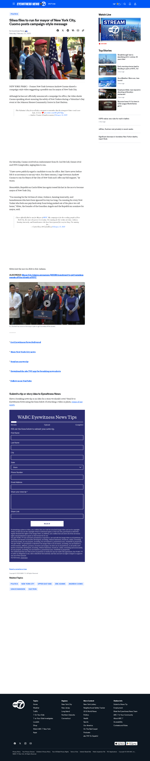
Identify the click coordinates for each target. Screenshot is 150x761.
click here (24, 558)
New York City (66, 704)
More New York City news (23, 351)
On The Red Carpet (90, 729)
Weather (36, 708)
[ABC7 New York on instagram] (25, 743)
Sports (85, 722)
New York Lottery (89, 704)
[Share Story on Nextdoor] (73, 30)
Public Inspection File (99, 751)
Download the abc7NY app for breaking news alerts (36, 371)
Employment (118, 708)
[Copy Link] (83, 30)
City (12, 453)
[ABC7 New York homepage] (31, 4)
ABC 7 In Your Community (123, 715)
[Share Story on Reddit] (68, 30)
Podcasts (86, 732)
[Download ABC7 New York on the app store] (120, 743)
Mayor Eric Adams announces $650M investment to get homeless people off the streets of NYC (46, 276)
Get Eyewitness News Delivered (25, 342)
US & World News (90, 711)
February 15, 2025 (58, 226)
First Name (15, 433)
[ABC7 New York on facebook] (15, 743)
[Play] (120, 29)
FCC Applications (112, 751)
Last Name (15, 443)
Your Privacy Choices (28, 751)
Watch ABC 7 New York (42, 729)
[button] (13, 4)
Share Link (15, 511)
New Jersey (65, 708)
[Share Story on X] (63, 30)
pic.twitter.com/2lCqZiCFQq (54, 112)
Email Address (16, 482)
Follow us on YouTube (21, 380)
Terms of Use (74, 751)
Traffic (35, 711)
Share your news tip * (19, 492)
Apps (35, 732)
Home (35, 704)
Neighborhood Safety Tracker (94, 708)
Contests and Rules (120, 725)
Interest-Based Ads (85, 751)
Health (85, 718)
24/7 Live (51, 4)
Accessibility (118, 722)
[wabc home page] (19, 704)
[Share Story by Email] (78, 30)
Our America (88, 725)
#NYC (45, 217)
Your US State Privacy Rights (60, 751)
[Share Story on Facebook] (58, 30)
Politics (86, 715)
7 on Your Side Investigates (43, 718)
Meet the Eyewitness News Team (125, 711)
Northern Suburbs (68, 715)
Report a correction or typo (18, 569)
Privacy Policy (17, 751)
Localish (36, 722)
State (13, 462)
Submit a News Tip (120, 704)
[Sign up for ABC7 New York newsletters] (30, 743)
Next (47, 523)
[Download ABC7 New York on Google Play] (131, 743)
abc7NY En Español (90, 736)
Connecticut (65, 718)
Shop (35, 725)
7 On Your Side (38, 715)
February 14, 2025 (61, 115)
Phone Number (17, 472)
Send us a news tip (19, 361)
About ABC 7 (118, 718)
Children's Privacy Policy (43, 751)
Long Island (65, 711)
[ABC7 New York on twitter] (20, 743)
